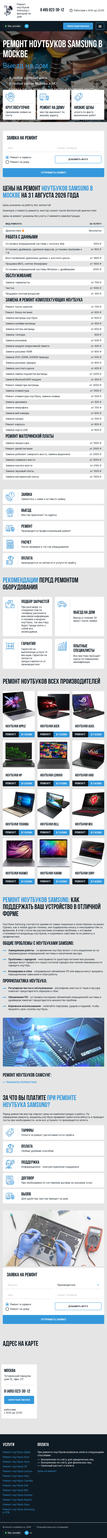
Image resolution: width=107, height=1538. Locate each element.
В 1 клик (26, 734)
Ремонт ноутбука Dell (15, 1485)
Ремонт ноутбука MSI (15, 1490)
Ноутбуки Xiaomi (51, 873)
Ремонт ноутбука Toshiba (18, 1480)
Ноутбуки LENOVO (51, 775)
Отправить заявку (53, 172)
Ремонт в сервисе (20, 157)
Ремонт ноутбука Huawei (17, 1495)
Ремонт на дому (19, 162)
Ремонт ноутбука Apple (16, 1452)
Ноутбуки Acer (49, 726)
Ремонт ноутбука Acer (16, 1457)
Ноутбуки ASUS (84, 726)
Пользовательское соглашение (52, 1527)
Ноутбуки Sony (84, 873)
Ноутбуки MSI (84, 824)
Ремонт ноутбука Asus (16, 1461)
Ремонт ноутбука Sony (16, 1504)
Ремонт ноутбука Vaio (16, 1476)
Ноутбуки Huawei (17, 873)
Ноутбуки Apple (16, 726)
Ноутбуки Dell (49, 824)
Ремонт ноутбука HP (15, 1466)
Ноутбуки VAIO (84, 775)
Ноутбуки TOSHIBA (17, 824)
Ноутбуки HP (14, 775)
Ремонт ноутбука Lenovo (17, 1471)
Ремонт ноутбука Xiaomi (17, 1499)
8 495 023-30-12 (52, 10)
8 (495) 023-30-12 (17, 1391)
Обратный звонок (78, 26)
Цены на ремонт (47, 1471)
